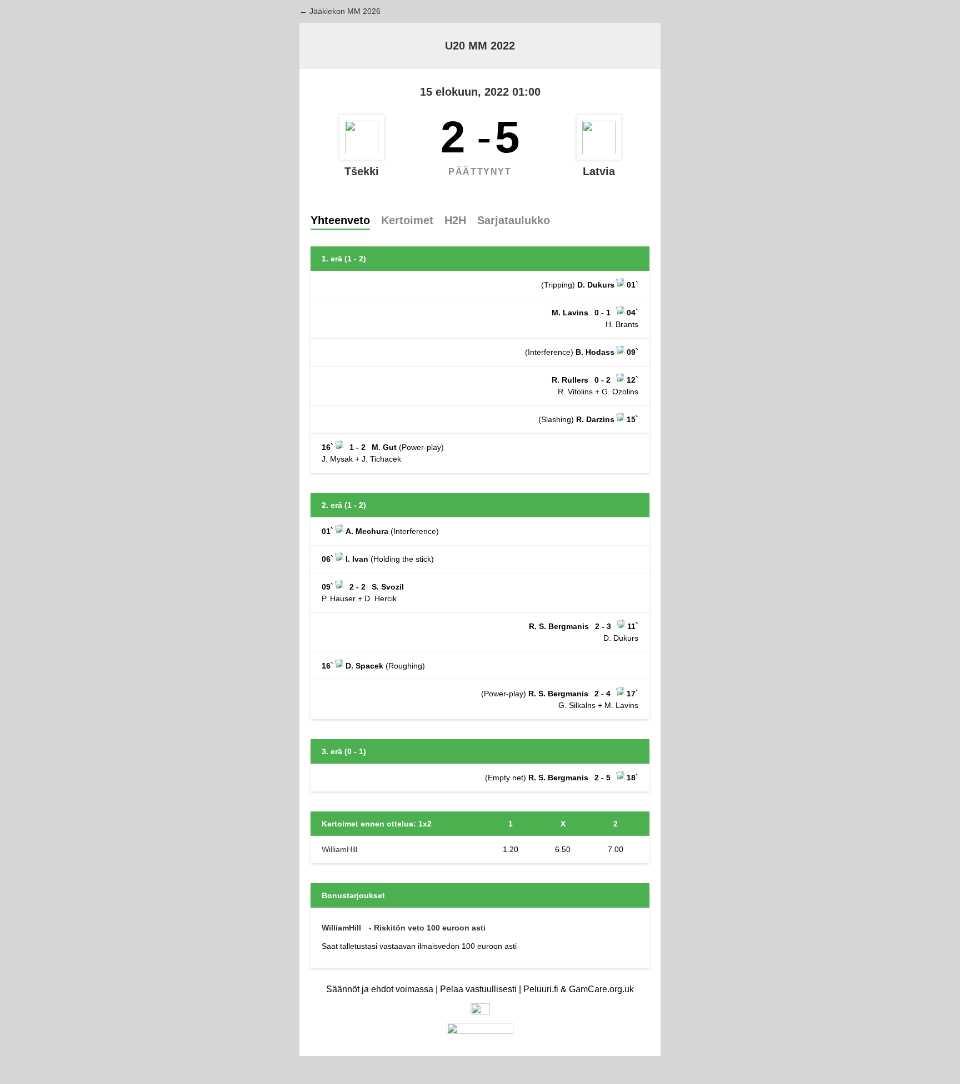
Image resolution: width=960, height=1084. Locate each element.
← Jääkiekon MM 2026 (340, 11)
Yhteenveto (340, 220)
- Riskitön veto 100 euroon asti (427, 927)
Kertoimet (407, 220)
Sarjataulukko (513, 220)
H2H (455, 220)
